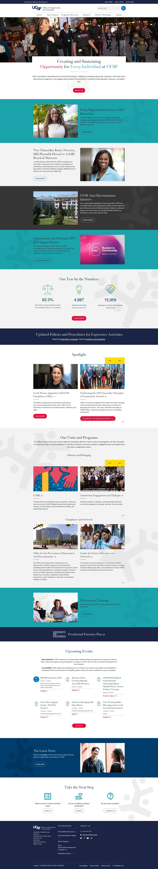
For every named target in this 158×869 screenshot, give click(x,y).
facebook (84, 839)
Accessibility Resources (67, 832)
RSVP (74, 714)
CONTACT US (110, 811)
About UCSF (108, 2)
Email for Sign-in (109, 696)
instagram (91, 839)
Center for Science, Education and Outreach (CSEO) (100, 118)
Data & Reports (53, 15)
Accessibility (83, 866)
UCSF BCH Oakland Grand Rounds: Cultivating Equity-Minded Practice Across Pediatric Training (113, 683)
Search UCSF (119, 2)
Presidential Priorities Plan (86, 634)
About (39, 15)
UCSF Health (130, 2)
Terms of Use (105, 866)
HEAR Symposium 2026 (50, 678)
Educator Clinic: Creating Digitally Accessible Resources (80, 681)
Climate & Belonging (103, 15)
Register (43, 691)
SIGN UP (48, 811)
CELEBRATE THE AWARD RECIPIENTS (97, 418)
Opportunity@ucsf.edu (89, 835)
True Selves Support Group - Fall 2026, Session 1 (49, 705)
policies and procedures (95, 339)
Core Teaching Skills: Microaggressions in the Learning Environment (113, 705)
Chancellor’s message (69, 339)
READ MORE (87, 132)
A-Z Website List (118, 866)
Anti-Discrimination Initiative (67, 836)
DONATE (79, 811)
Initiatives (87, 15)
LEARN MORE (87, 220)
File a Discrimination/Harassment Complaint (67, 847)
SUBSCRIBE (40, 764)
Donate (119, 15)
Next (119, 360)
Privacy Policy (94, 866)
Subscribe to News (65, 853)
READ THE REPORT (43, 260)
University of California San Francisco (35, 2)
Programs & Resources (70, 15)
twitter (81, 839)
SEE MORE (79, 726)
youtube (88, 839)
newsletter (44, 754)
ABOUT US (79, 90)
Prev (110, 360)
